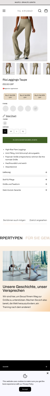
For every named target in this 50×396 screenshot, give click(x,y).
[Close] (47, 373)
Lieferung (7, 172)
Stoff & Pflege (8, 179)
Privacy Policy (28, 384)
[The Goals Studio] (25, 10)
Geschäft (5, 366)
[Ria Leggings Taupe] (9, 69)
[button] (39, 11)
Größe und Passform (11, 184)
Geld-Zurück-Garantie (12, 190)
